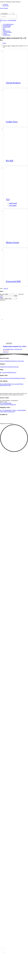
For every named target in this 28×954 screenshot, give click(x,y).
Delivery (4, 366)
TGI (8, 199)
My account (6, 5)
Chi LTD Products (7, 32)
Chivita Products (13, 83)
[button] (14, 451)
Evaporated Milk (7, 25)
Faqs (1, 366)
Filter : (1, 288)
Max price (21, 294)
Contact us (5, 4)
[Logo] (6, 12)
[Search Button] (0, 19)
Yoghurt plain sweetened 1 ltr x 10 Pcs (14, 346)
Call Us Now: (3, 20)
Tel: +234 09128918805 (6, 403)
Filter (16, 295)
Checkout (14, 372)
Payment (8, 366)
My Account (3, 372)
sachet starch (13, 203)
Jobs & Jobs (17, 361)
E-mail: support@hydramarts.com (8, 404)
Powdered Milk (6, 27)
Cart (7, 372)
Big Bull (9, 160)
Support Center (7, 385)
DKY (4, 29)
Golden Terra (11, 121)
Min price (2, 294)
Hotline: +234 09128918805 (19, 410)
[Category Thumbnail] (15, 64)
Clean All (5, 288)
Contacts (22, 361)
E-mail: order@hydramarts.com (7, 411)
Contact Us (7, 378)
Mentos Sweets (6, 31)
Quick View (9, 343)
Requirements (11, 361)
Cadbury (5, 33)
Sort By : (2, 298)
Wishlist (10, 372)
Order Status (13, 378)
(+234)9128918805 (11, 20)
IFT (4, 28)
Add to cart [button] (5, 352)
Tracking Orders (4, 361)
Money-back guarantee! (14, 384)
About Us (2, 378)
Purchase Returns (14, 366)
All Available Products (8, 24)
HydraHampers (6, 35)
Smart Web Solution (18, 423)
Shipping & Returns (20, 378)
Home (4, 43)
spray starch (12, 205)
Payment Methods (4, 384)
